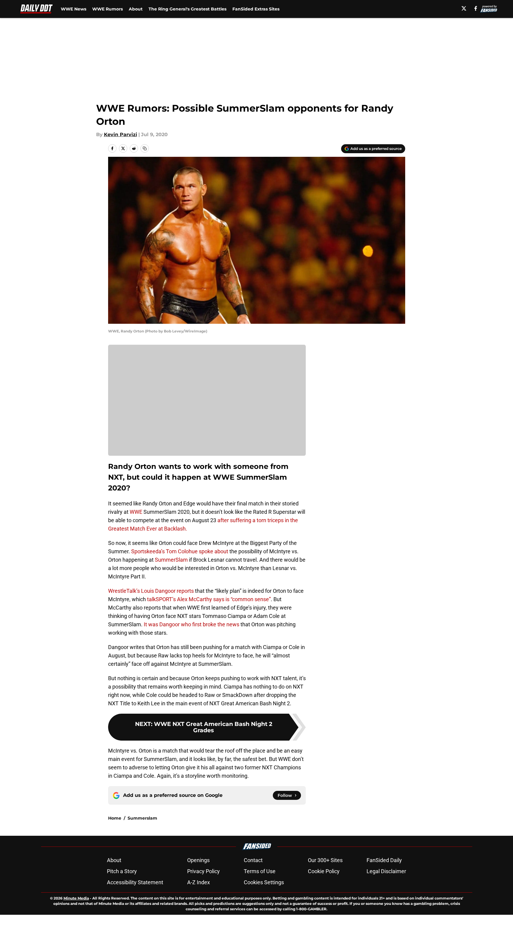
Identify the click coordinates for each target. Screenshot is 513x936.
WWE (136, 512)
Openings (198, 860)
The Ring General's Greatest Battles (187, 9)
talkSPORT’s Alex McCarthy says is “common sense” (208, 599)
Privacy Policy (203, 871)
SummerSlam (171, 560)
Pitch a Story (122, 871)
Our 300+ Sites (325, 860)
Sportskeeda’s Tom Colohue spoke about (179, 551)
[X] (463, 8)
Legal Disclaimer (386, 871)
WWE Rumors (107, 9)
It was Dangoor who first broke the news (191, 624)
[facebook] (475, 8)
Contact (253, 860)
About (136, 9)
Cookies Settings (264, 882)
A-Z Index (198, 882)
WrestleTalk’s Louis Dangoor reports (151, 591)
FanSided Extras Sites (255, 9)
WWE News (73, 9)
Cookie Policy (324, 871)
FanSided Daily (384, 860)
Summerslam (142, 818)
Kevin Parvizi (120, 134)
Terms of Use (260, 871)
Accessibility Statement (135, 882)
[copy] (144, 148)
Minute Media (76, 898)
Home (114, 818)
